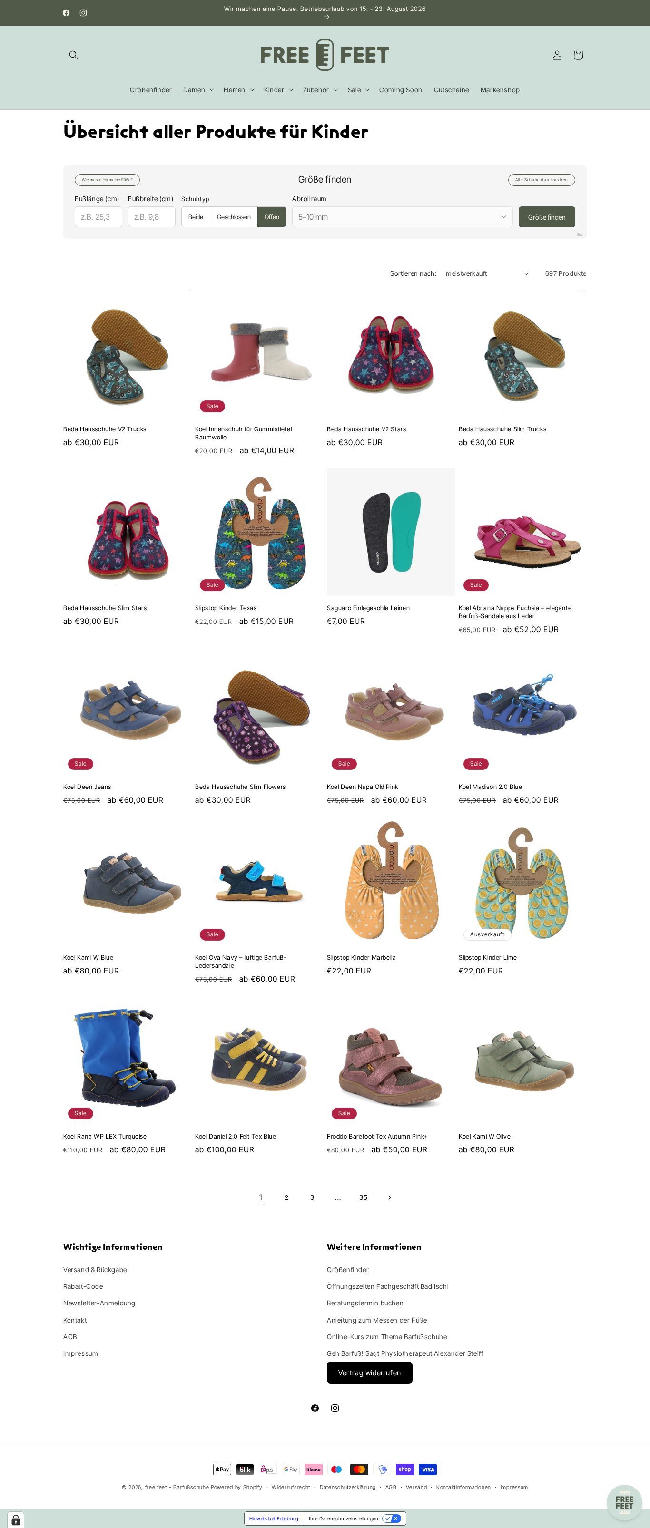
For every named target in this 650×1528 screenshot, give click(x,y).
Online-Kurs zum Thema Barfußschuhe (387, 1337)
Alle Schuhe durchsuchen (541, 179)
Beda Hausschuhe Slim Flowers (240, 786)
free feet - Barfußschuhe (177, 1487)
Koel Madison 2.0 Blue (490, 786)
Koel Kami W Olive (485, 1136)
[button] (73, 55)
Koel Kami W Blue (88, 957)
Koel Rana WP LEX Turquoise (105, 1136)
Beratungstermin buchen (365, 1303)
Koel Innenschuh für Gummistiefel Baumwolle (243, 433)
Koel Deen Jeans (87, 786)
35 (363, 1197)
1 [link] (261, 1197)
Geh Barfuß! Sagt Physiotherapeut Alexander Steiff (405, 1353)
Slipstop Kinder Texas (226, 608)
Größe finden (547, 217)
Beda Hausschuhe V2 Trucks (105, 429)
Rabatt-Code (83, 1286)
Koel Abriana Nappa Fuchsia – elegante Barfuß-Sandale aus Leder (515, 612)
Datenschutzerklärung (348, 1487)
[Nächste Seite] (389, 1197)
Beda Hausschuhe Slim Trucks (502, 429)
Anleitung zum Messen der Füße (377, 1320)
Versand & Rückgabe (95, 1269)
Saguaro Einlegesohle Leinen (368, 608)
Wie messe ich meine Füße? (107, 179)
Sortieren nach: (413, 273)
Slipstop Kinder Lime (488, 957)
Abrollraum (309, 199)
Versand (416, 1487)
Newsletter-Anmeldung (99, 1303)
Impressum (80, 1353)
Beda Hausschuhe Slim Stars (105, 608)
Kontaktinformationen (463, 1487)
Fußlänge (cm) (97, 199)
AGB (70, 1337)
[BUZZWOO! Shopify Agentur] (580, 234)
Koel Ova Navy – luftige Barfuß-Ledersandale (240, 961)
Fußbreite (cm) (150, 199)
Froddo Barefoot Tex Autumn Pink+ (377, 1136)
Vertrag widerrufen (369, 1372)
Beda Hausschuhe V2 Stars (366, 429)
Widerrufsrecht (291, 1487)
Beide (195, 217)
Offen (272, 217)
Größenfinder (348, 1269)
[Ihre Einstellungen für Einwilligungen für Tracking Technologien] (16, 1520)
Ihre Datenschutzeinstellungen (343, 1518)
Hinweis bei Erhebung (274, 1518)
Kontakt (75, 1320)
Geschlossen (234, 217)
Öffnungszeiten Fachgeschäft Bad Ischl (388, 1286)
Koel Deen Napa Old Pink (362, 786)
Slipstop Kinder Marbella (361, 957)
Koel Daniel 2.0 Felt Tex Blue (235, 1136)
